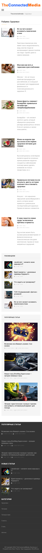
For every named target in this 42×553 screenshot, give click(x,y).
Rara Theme (16, 549)
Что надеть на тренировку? (24, 282)
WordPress (35, 549)
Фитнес (4, 532)
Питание (4, 509)
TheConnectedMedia (22, 547)
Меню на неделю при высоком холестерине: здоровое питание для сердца (27, 142)
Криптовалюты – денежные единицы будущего (25, 273)
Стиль (3, 526)
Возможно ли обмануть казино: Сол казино (18, 345)
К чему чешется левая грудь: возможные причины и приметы (26, 220)
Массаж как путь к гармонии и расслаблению (28, 66)
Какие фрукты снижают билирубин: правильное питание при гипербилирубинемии (27, 104)
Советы (4, 521)
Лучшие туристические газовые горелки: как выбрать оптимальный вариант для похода (20, 406)
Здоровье (4, 503)
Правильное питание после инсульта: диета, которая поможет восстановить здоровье (28, 183)
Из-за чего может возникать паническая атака (26, 31)
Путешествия (5, 515)
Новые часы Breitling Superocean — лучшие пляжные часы (18, 375)
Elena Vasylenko (23, 38)
